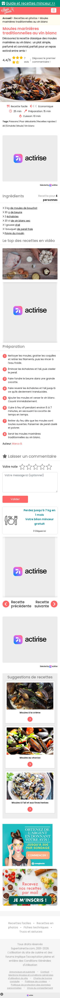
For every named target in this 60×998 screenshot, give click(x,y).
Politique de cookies (36, 981)
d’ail (17, 225)
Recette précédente (21, 604)
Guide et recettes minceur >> (30, 3)
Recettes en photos (26, 18)
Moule (20, 125)
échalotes (12, 216)
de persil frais (25, 229)
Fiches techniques (36, 927)
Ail (3, 125)
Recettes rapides (46, 121)
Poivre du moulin (14, 233)
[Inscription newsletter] (30, 887)
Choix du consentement (40, 988)
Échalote (10, 125)
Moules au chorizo (30, 757)
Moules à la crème (30, 712)
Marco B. (17, 443)
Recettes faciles (19, 923)
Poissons (13, 121)
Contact (44, 971)
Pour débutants (28, 121)
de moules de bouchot (23, 208)
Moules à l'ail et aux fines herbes (30, 802)
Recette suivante (41, 604)
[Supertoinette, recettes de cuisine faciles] (7, 10)
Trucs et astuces (30, 932)
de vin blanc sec (20, 220)
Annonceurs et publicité (22, 971)
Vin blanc (29, 125)
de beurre (16, 212)
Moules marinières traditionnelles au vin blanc (25, 19)
